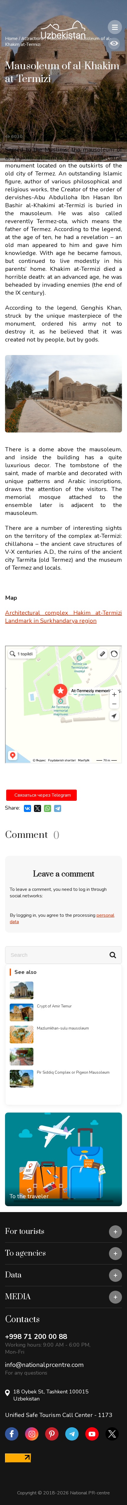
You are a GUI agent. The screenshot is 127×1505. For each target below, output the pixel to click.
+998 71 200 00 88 (36, 1336)
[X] (37, 808)
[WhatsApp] (47, 808)
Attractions (32, 39)
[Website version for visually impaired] (114, 43)
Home (11, 39)
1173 (105, 1415)
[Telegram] (57, 808)
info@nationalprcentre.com (44, 1364)
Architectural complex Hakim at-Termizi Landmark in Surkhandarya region (63, 617)
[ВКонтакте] (27, 808)
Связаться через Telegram (42, 795)
